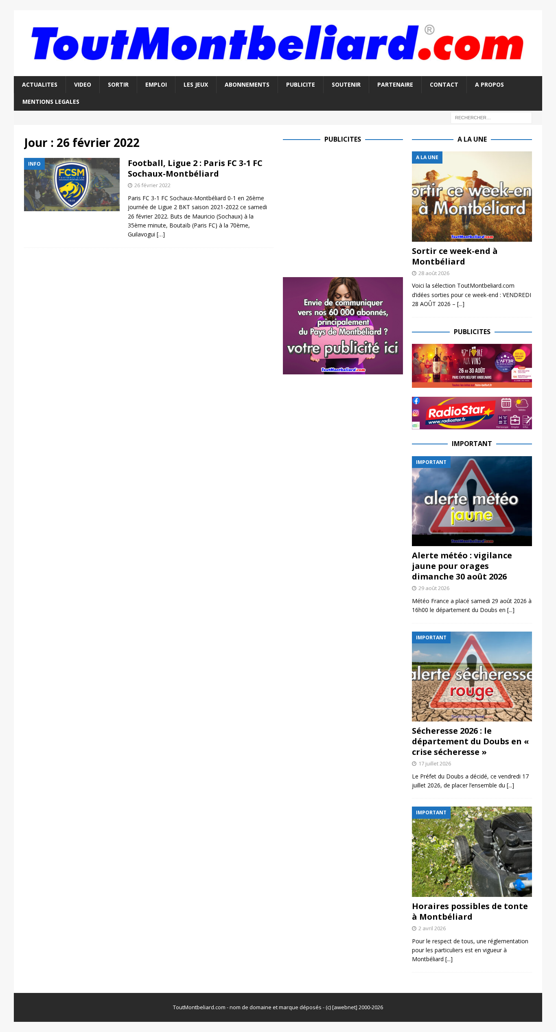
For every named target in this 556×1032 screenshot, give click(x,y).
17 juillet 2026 (434, 763)
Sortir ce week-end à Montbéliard (455, 256)
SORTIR (118, 84)
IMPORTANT (472, 443)
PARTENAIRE (395, 84)
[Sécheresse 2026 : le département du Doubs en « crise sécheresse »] (472, 677)
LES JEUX (196, 84)
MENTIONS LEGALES (50, 101)
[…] (161, 234)
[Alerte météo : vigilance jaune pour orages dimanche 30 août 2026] (472, 501)
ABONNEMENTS (247, 84)
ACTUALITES (39, 84)
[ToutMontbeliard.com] (278, 71)
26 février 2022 (152, 185)
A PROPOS (489, 84)
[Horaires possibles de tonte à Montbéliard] (472, 851)
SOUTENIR (346, 84)
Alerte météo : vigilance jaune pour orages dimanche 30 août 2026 (462, 566)
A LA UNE (472, 139)
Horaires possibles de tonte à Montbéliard (470, 911)
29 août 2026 (433, 588)
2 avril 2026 (432, 928)
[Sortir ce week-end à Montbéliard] (472, 196)
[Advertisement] (351, 208)
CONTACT (444, 84)
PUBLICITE (300, 84)
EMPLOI (156, 84)
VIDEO (82, 84)
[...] (460, 304)
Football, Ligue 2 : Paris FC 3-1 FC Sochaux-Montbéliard (195, 168)
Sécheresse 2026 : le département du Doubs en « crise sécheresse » (470, 741)
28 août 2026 (433, 273)
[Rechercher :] (491, 117)
